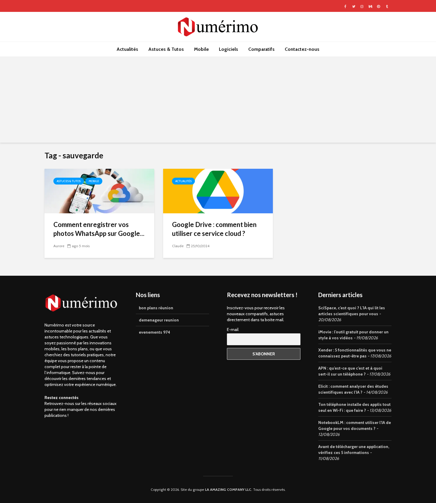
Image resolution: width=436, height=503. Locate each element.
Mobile (201, 49)
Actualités (127, 49)
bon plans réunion (156, 307)
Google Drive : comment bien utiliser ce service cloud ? (214, 228)
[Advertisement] (218, 101)
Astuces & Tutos (166, 49)
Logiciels (228, 49)
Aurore (58, 246)
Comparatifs (261, 49)
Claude (178, 246)
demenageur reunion (159, 320)
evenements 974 (154, 332)
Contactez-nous (302, 49)
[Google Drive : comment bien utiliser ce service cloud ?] (218, 190)
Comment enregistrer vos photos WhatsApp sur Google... (98, 228)
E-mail (232, 329)
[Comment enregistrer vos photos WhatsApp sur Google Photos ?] (99, 190)
